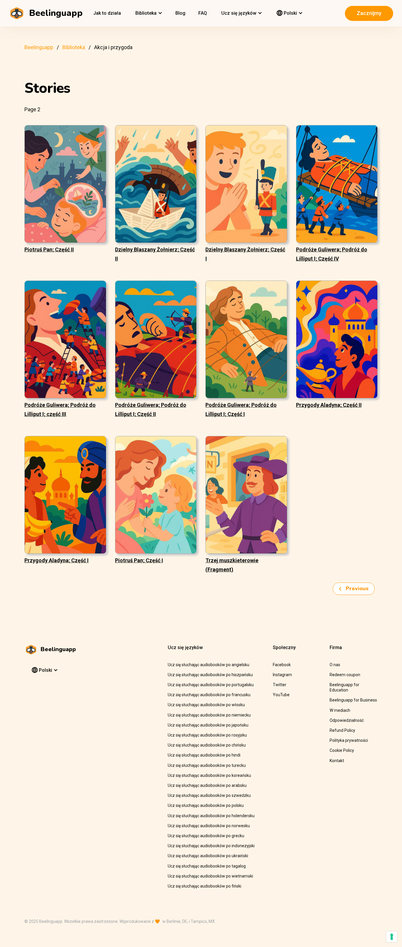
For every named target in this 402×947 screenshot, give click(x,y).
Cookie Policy (342, 750)
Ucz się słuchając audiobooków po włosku (206, 704)
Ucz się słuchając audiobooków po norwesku (209, 825)
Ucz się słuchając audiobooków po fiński (204, 886)
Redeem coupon (345, 674)
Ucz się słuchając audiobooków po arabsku (207, 785)
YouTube (281, 694)
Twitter (279, 684)
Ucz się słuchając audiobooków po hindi (204, 755)
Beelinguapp (38, 47)
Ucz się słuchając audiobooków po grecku (206, 835)
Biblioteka (73, 47)
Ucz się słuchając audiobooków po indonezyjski (211, 845)
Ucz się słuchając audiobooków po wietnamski (210, 876)
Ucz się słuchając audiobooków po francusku (209, 694)
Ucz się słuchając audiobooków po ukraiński (208, 855)
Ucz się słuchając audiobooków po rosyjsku (207, 735)
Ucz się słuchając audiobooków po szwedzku (209, 795)
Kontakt (337, 760)
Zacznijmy (369, 13)
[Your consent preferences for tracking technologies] (391, 936)
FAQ (202, 13)
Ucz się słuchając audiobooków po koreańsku (209, 775)
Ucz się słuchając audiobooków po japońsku (208, 725)
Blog (180, 13)
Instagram (282, 674)
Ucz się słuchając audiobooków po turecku (207, 765)
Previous (356, 588)
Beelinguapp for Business (353, 700)
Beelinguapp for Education (344, 687)
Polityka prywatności (349, 740)
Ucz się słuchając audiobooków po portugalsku (211, 684)
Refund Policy (342, 730)
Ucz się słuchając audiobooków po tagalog (207, 866)
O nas (335, 664)
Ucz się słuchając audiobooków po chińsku (207, 745)
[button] (148, 13)
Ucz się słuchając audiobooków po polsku (206, 805)
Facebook (282, 664)
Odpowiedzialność (347, 720)
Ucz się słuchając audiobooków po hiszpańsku (210, 674)
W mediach (340, 710)
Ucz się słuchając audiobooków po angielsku (208, 664)
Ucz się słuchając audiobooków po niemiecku (209, 715)
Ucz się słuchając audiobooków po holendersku (211, 815)
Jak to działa (107, 13)
